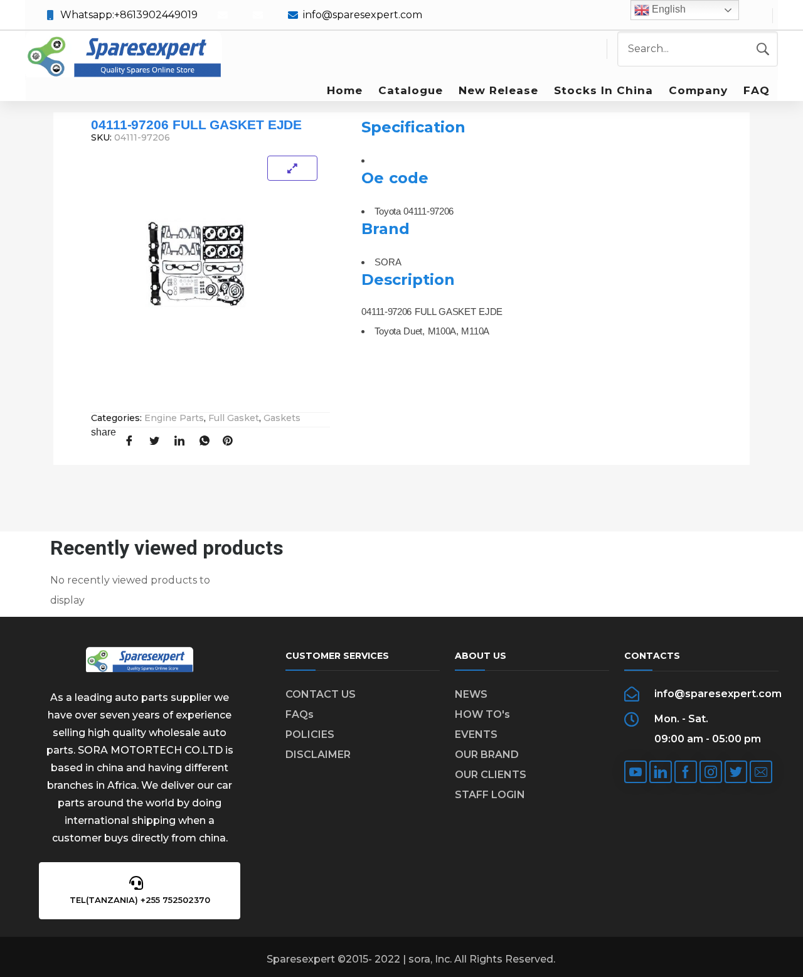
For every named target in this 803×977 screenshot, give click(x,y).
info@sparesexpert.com (362, 15)
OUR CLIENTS (490, 775)
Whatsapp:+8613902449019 (129, 15)
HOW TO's (482, 714)
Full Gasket (233, 418)
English (667, 9)
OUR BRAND (487, 755)
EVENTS (476, 734)
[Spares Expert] (123, 55)
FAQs (299, 714)
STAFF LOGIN (490, 795)
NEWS (471, 694)
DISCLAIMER (318, 755)
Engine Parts (174, 418)
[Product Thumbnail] (292, 168)
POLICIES (309, 734)
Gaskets (281, 418)
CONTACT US (320, 694)
